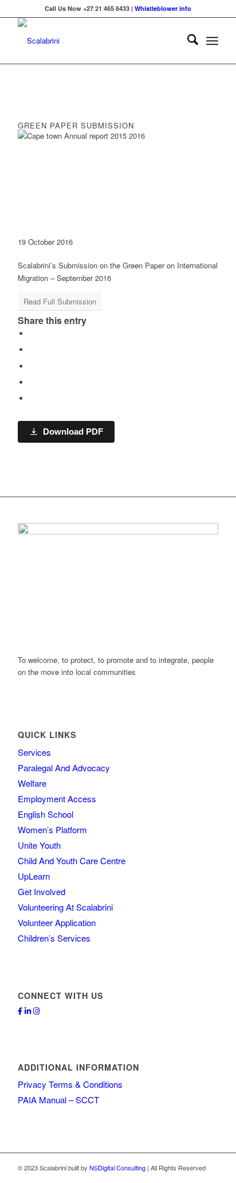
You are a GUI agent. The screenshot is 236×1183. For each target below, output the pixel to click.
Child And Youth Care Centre (71, 860)
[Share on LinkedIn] (32, 382)
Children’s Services (54, 938)
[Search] (187, 41)
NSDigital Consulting (117, 1167)
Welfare (32, 783)
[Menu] (212, 40)
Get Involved (41, 891)
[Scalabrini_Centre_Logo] (98, 41)
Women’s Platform (52, 829)
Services (34, 752)
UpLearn (34, 876)
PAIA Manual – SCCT (58, 1100)
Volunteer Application (57, 922)
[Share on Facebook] (32, 333)
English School (45, 814)
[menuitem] (187, 41)
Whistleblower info (163, 8)
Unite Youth (39, 845)
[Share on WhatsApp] (32, 366)
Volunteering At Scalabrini (65, 907)
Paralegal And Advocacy (64, 768)
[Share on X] (32, 349)
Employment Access (57, 798)
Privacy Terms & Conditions (70, 1084)
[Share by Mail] (32, 398)
